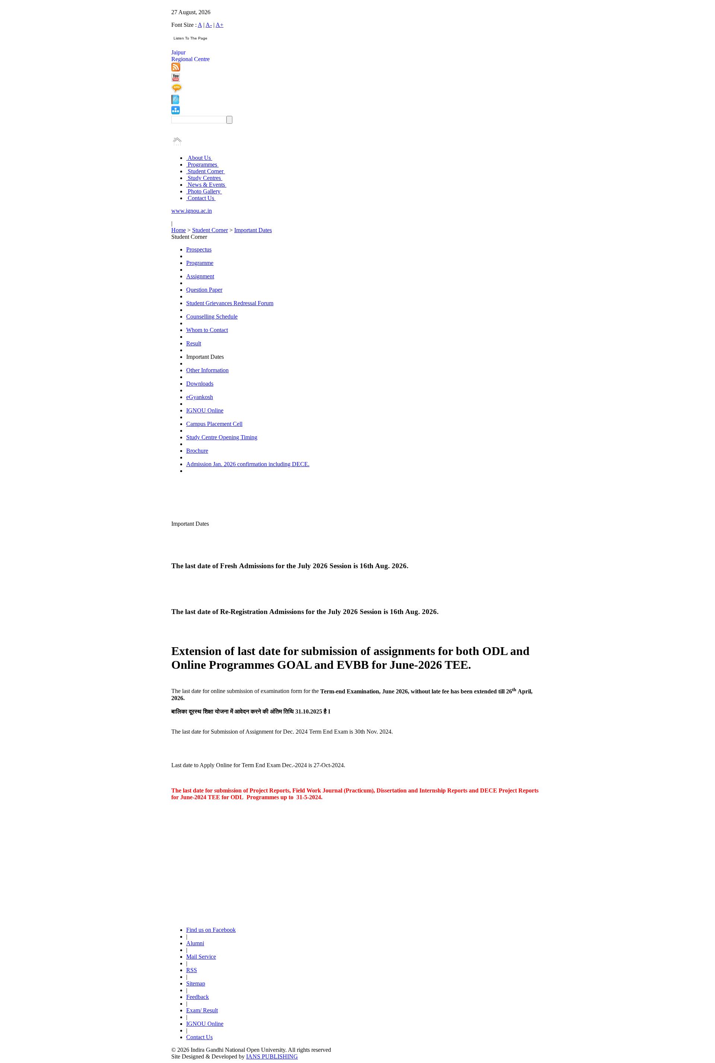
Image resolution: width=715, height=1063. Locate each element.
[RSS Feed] (175, 69)
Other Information (207, 370)
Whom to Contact (207, 330)
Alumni (195, 943)
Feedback (197, 997)
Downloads (199, 383)
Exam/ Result (202, 1010)
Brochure (197, 450)
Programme (199, 263)
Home (178, 230)
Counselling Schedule (212, 316)
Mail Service (201, 956)
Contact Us (201, 198)
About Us (199, 158)
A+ (219, 25)
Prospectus (199, 249)
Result (193, 343)
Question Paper (204, 290)
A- (209, 25)
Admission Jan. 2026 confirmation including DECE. (247, 464)
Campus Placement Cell (214, 424)
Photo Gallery (204, 191)
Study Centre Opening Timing (221, 437)
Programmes (202, 164)
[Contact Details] (175, 102)
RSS (191, 970)
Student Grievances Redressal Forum (229, 303)
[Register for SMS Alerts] (176, 91)
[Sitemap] (175, 112)
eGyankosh (199, 397)
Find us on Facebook (211, 930)
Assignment (200, 276)
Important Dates (253, 230)
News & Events (206, 184)
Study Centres (204, 178)
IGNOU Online (204, 410)
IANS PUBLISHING (272, 1056)
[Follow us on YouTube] (175, 80)
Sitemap (195, 983)
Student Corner (205, 171)
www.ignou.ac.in (191, 211)
